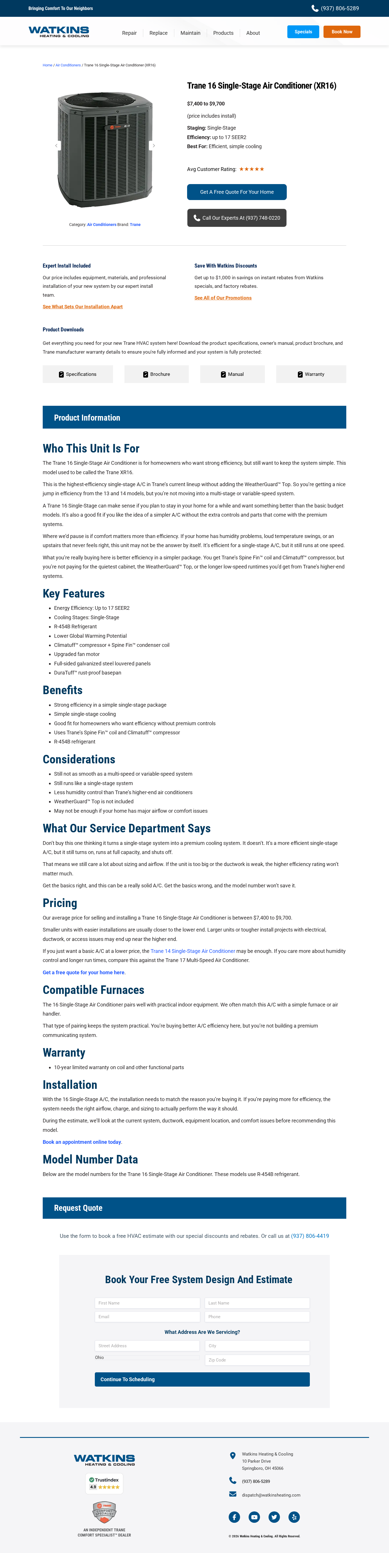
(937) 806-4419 (310, 1236)
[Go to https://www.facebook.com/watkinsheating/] (234, 1517)
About (253, 33)
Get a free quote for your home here (83, 972)
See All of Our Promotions (223, 298)
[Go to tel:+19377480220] (235, 1481)
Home (47, 65)
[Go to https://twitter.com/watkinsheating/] (274, 1517)
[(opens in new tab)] (104, 1512)
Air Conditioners (68, 65)
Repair (129, 33)
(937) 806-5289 (256, 1481)
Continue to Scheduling (128, 1379)
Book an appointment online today (82, 1142)
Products (223, 33)
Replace (159, 33)
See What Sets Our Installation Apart (83, 306)
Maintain (190, 33)
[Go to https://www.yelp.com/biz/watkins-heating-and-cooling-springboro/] (294, 1517)
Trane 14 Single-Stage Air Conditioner (193, 951)
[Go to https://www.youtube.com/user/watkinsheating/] (254, 1517)
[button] (56, 145)
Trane (135, 224)
